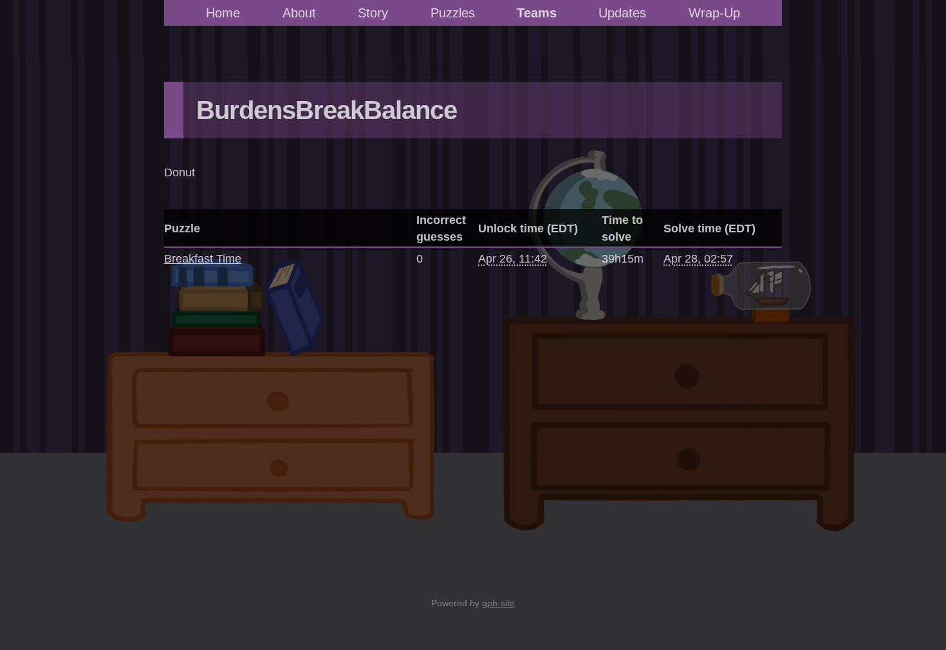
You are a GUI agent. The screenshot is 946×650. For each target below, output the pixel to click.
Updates (622, 13)
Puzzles (453, 13)
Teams (537, 13)
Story (373, 13)
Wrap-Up (714, 13)
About (299, 13)
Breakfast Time (202, 258)
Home (223, 13)
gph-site (498, 603)
